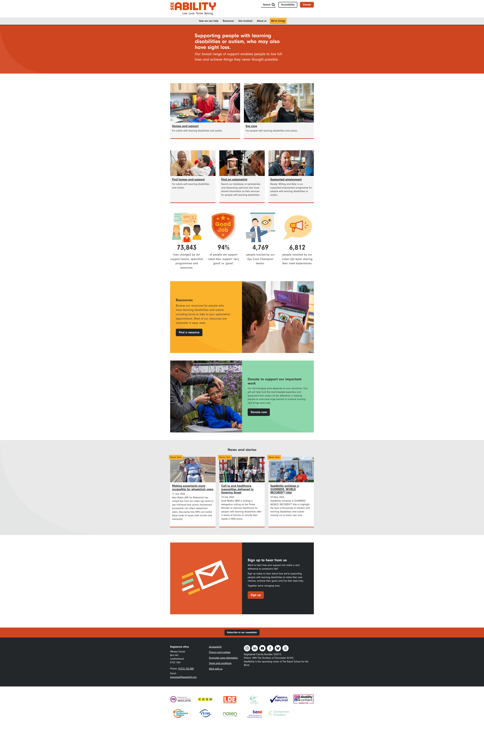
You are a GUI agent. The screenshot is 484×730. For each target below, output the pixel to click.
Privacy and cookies (219, 652)
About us (261, 20)
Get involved (245, 20)
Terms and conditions (220, 663)
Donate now (259, 412)
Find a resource (189, 332)
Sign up (256, 595)
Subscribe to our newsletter (242, 632)
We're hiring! (278, 20)
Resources (228, 20)
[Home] (193, 8)
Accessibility (287, 4)
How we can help (208, 20)
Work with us (215, 668)
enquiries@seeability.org (183, 677)
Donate (307, 4)
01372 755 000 (186, 668)
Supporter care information (223, 657)
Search (267, 4)
